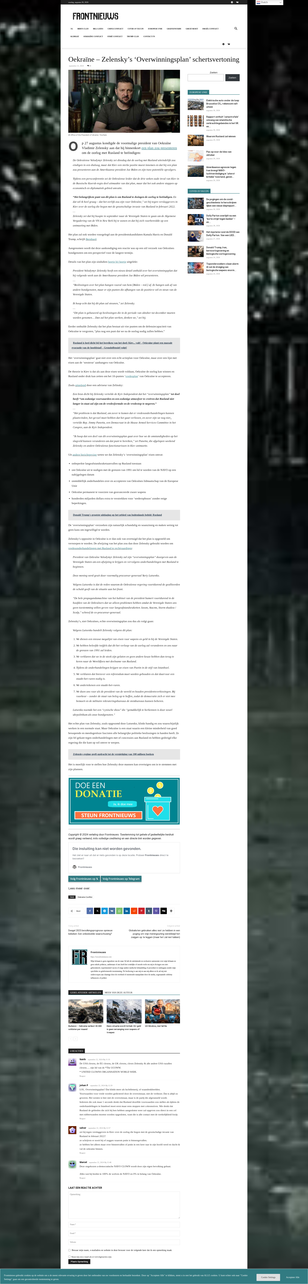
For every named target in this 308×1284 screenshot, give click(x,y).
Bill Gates (98, 29)
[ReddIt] (134, 911)
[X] (97, 911)
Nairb (83, 1059)
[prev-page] (70, 1039)
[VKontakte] (237, 2)
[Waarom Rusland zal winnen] (196, 140)
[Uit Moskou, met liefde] (162, 1011)
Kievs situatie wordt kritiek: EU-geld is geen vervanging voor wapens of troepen (124, 1029)
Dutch (264, 2)
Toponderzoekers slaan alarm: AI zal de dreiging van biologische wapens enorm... (222, 267)
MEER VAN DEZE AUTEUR (118, 992)
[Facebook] (90, 911)
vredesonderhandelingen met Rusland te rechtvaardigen (100, 548)
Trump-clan (133, 36)
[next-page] (75, 1039)
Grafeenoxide (174, 29)
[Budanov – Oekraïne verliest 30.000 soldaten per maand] (85, 1011)
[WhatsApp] (119, 911)
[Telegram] (232, 2)
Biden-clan (83, 29)
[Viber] (156, 911)
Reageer (83, 1076)
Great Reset (192, 29)
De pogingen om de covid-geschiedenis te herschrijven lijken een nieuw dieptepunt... (221, 202)
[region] (154, 1276)
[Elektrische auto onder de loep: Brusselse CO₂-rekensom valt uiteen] (196, 104)
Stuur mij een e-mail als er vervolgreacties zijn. (91, 1257)
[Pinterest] (141, 911)
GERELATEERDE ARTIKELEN (85, 992)
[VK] (112, 911)
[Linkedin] (127, 911)
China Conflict (115, 29)
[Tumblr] (149, 911)
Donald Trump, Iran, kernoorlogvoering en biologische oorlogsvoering (220, 250)
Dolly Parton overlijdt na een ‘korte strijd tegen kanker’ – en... (221, 218)
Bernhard (91, 239)
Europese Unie (155, 29)
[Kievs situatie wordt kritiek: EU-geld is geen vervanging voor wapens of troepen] (124, 1011)
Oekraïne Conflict (93, 36)
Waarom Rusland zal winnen (221, 136)
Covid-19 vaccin (136, 29)
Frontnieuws (98, 952)
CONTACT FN (149, 36)
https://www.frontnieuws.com (101, 957)
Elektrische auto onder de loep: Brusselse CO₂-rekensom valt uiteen (223, 103)
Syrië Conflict (114, 36)
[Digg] (163, 911)
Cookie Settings (268, 1277)
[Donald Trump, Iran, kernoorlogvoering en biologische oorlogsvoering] (196, 251)
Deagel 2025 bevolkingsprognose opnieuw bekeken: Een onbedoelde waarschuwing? (90, 932)
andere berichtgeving (85, 454)
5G (72, 29)
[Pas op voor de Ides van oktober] (196, 155)
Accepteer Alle (292, 1277)
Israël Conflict (210, 29)
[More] (171, 911)
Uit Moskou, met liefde (156, 1026)
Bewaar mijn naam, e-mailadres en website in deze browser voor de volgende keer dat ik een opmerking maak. (122, 1250)
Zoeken (214, 72)
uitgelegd (80, 385)
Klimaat (75, 36)
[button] (236, 28)
